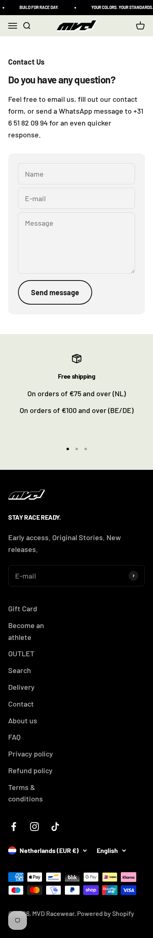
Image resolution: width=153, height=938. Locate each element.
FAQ (14, 736)
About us (22, 720)
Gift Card (22, 608)
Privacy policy (30, 753)
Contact (21, 703)
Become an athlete (26, 631)
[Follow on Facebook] (13, 826)
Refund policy (30, 770)
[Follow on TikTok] (55, 826)
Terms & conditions (25, 793)
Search (19, 670)
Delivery (21, 686)
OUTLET (21, 653)
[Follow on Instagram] (34, 826)
